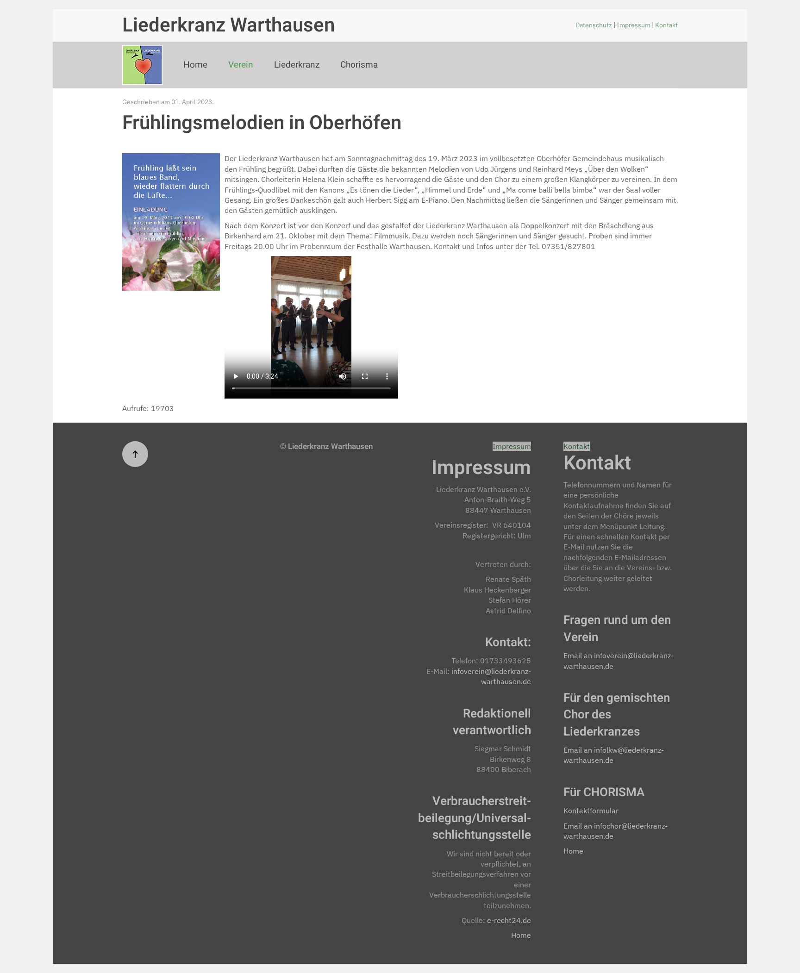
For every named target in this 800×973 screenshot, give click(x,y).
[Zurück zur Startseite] (142, 65)
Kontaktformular (591, 810)
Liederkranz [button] (296, 64)
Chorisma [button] (359, 64)
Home (195, 64)
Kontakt (666, 25)
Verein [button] (240, 64)
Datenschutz (594, 25)
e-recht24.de (509, 920)
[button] (135, 454)
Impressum (634, 25)
